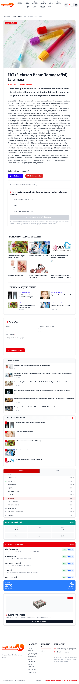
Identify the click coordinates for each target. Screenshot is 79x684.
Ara (65, 549)
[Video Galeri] (71, 5)
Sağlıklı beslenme (31, 660)
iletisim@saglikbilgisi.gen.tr (66, 649)
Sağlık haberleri (31, 665)
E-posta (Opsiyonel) (47, 326)
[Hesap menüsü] (76, 5)
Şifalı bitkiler (32, 669)
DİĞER (49, 7)
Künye (43, 651)
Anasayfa (6, 17)
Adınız (9, 326)
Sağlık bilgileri (17, 17)
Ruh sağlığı (32, 656)
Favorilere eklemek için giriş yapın (23, 184)
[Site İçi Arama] (66, 5)
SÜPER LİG (21, 470)
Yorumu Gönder (16, 350)
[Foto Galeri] (69, 5)
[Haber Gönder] (73, 5)
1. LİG (57, 470)
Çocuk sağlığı (32, 654)
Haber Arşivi (32, 672)
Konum (71, 549)
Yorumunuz (10, 334)
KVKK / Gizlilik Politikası (24, 222)
